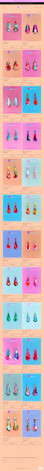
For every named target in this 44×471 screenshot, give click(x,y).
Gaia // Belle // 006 (25, 42)
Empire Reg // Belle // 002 (7, 150)
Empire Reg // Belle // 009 (7, 259)
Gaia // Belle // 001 (25, 78)
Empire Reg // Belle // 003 (26, 151)
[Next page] (25, 449)
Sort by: (24, 11)
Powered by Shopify (26, 468)
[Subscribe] (22, 461)
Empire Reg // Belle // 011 (7, 295)
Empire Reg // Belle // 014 (7, 330)
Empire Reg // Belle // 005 (26, 187)
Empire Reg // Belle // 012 (26, 295)
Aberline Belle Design (20, 468)
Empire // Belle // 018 (6, 402)
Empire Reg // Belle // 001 (26, 114)
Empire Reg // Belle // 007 (7, 222)
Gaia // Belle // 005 (6, 79)
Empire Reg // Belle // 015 (26, 330)
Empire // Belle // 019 (26, 402)
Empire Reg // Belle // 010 (26, 259)
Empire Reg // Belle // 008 (26, 223)
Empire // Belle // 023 (26, 438)
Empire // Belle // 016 (6, 366)
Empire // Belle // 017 (26, 366)
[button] (3, 7)
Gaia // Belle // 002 (6, 115)
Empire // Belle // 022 (6, 438)
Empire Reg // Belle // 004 (7, 187)
